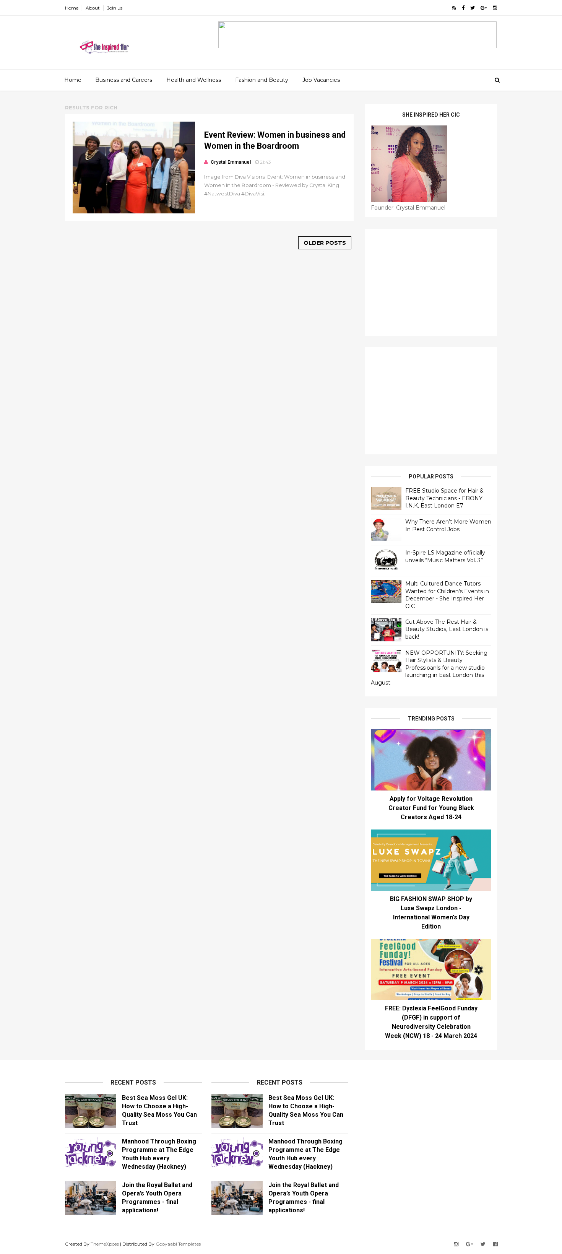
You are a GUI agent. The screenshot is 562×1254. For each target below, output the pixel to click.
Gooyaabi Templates (178, 1244)
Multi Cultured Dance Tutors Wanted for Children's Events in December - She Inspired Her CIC (447, 595)
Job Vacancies (321, 79)
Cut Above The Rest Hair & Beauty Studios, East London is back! (446, 629)
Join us (114, 8)
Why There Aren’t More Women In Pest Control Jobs (448, 525)
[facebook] (463, 8)
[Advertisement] (431, 282)
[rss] (454, 8)
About (93, 8)
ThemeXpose (105, 1244)
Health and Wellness (193, 79)
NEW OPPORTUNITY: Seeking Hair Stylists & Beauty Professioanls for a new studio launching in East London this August (429, 667)
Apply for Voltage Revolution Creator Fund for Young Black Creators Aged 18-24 (431, 808)
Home (71, 8)
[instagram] (495, 8)
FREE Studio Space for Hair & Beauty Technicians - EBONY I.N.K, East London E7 (444, 498)
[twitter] (472, 8)
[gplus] (484, 8)
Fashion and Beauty (261, 79)
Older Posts (325, 242)
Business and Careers (123, 79)
